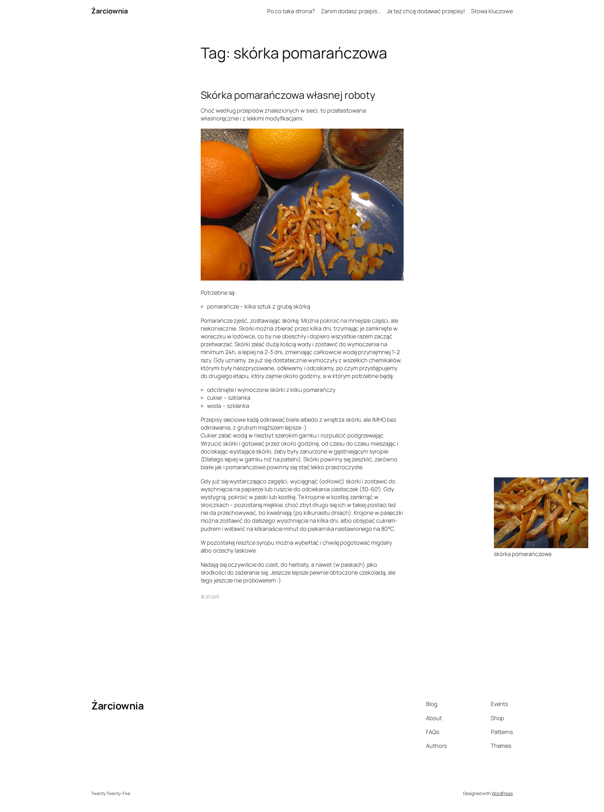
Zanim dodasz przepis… (351, 11)
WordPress (502, 793)
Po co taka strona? (291, 11)
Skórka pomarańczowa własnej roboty (288, 95)
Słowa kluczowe (492, 11)
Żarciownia (109, 11)
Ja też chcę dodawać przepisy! (426, 11)
